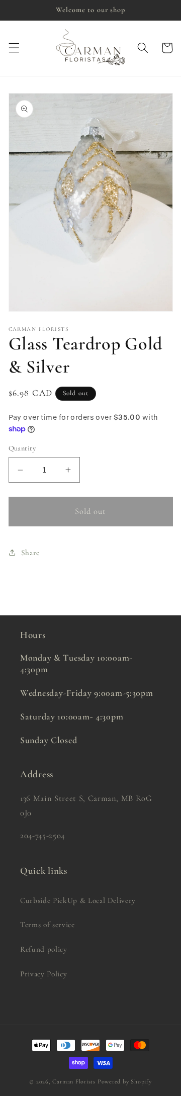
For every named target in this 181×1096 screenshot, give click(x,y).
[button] (14, 48)
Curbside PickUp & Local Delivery (78, 900)
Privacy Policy (43, 973)
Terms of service (47, 924)
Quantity (22, 448)
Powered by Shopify (125, 1081)
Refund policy (43, 949)
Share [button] (30, 552)
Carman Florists (74, 1081)
